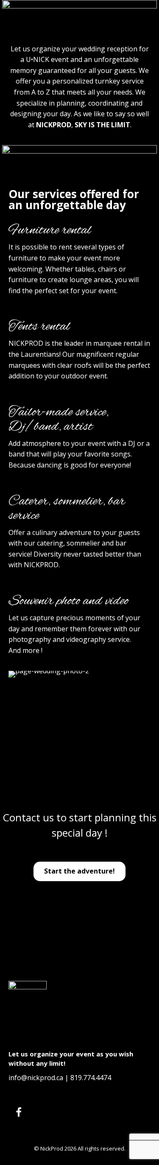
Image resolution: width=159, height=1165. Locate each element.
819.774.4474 (90, 1077)
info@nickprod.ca (35, 1077)
